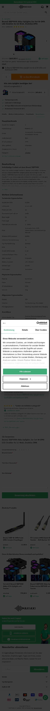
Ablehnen (25, 386)
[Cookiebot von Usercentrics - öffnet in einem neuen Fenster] (36, 323)
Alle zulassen (25, 371)
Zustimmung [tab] (9, 330)
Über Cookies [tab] (41, 330)
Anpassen (23, 379)
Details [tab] (25, 330)
